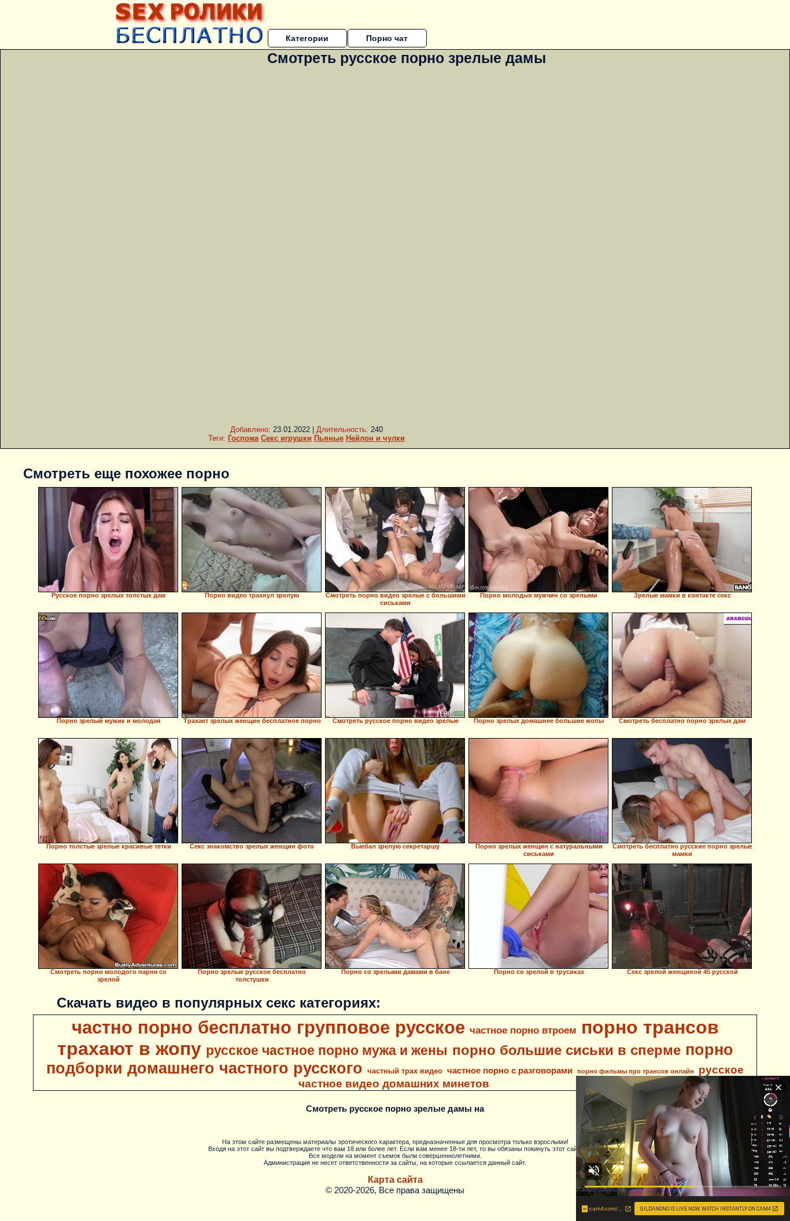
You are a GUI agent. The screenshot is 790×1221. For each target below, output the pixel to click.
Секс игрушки (286, 438)
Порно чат (387, 38)
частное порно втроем (523, 1030)
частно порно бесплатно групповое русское (268, 1027)
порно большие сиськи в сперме (566, 1050)
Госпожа (243, 438)
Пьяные (329, 438)
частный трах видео (404, 1071)
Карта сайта (395, 1180)
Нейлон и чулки (375, 438)
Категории (307, 38)
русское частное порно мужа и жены (327, 1050)
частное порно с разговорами (510, 1070)
